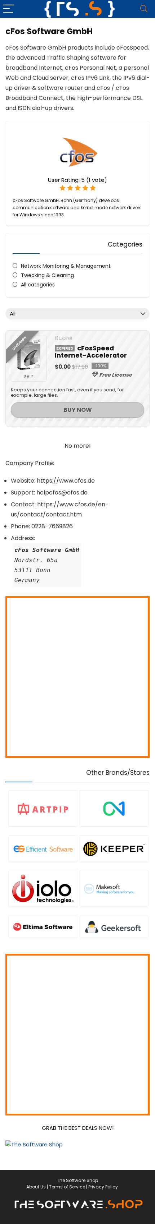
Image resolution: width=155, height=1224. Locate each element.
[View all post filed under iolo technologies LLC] (43, 889)
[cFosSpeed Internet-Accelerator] (28, 354)
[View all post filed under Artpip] (43, 808)
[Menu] (8, 9)
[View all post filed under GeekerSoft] (114, 926)
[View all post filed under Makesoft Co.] (114, 889)
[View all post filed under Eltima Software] (43, 926)
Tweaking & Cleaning (47, 275)
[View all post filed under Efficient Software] (43, 849)
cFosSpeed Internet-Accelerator (91, 352)
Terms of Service (67, 1187)
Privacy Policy (103, 1187)
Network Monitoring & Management (66, 266)
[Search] (143, 9)
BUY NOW (77, 410)
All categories (38, 284)
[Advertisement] (77, 677)
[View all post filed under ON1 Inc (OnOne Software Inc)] (114, 808)
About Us (36, 1187)
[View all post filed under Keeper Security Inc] (114, 849)
